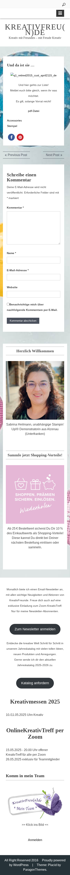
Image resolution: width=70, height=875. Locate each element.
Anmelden (35, 840)
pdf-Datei (33, 110)
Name (11, 253)
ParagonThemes (34, 869)
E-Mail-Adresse (18, 270)
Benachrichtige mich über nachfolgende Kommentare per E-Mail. (32, 307)
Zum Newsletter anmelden (35, 629)
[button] (11, 137)
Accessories (14, 120)
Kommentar (15, 207)
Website (12, 287)
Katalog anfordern (35, 683)
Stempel (12, 126)
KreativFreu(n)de (35, 29)
